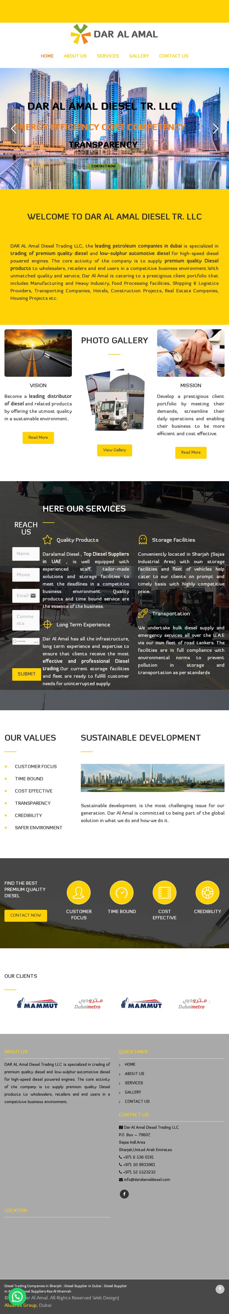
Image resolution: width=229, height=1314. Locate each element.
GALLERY (139, 56)
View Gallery (114, 450)
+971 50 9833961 (139, 1165)
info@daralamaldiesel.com (147, 1180)
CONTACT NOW (25, 915)
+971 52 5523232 (139, 1172)
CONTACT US (173, 56)
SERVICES (108, 56)
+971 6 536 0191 (138, 1157)
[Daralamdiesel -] (114, 34)
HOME (47, 56)
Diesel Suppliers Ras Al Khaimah (46, 1291)
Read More (38, 438)
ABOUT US (75, 56)
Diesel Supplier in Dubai (82, 1286)
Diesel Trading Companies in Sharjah (33, 1286)
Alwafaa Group (20, 1305)
